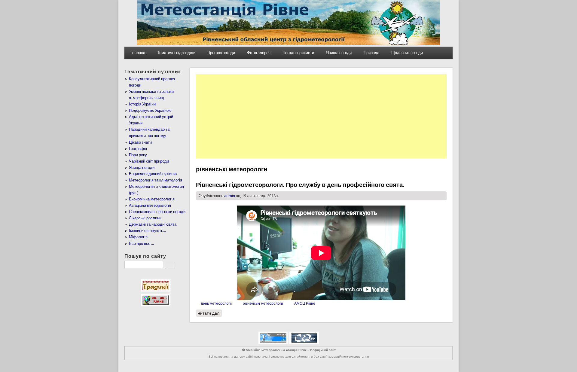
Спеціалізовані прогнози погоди (157, 211)
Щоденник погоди (407, 52)
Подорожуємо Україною (150, 110)
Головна (137, 52)
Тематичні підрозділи (176, 52)
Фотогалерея (258, 52)
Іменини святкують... (147, 230)
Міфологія (138, 237)
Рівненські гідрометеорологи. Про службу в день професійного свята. (300, 184)
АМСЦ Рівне (304, 303)
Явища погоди (339, 52)
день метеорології (216, 303)
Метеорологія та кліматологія (155, 180)
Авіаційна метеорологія (150, 205)
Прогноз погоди (221, 52)
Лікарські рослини (145, 218)
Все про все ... (141, 243)
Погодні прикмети (298, 52)
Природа (371, 52)
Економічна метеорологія (152, 199)
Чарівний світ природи (149, 161)
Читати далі (209, 313)
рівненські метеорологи (263, 303)
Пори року (138, 155)
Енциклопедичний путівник (153, 174)
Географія (138, 148)
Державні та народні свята (152, 224)
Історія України (142, 104)
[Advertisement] (321, 116)
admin (229, 196)
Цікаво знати (140, 142)
